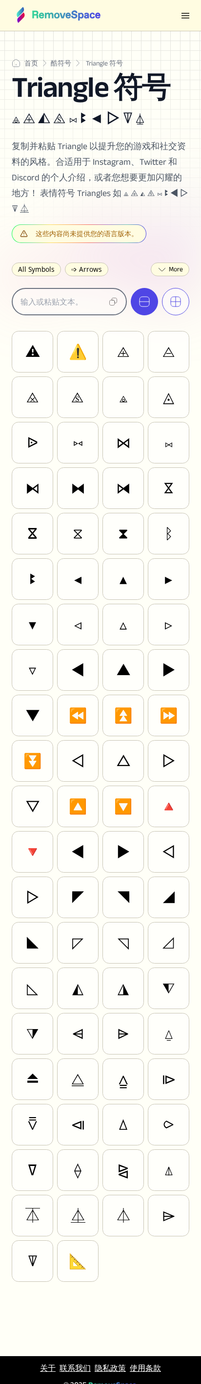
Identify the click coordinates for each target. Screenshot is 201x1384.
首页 (31, 63)
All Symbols (36, 269)
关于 (48, 1368)
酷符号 (61, 63)
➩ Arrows (86, 269)
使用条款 (145, 1368)
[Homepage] (58, 15)
